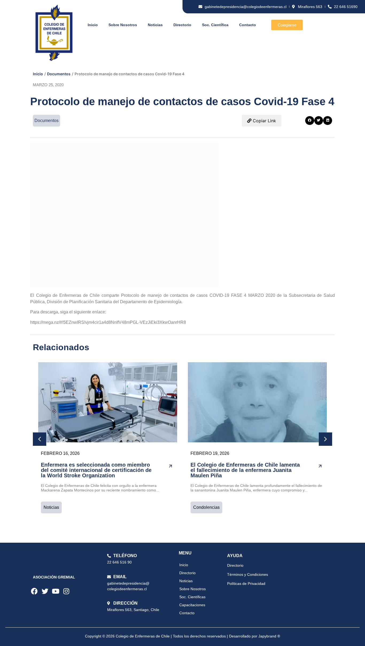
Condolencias (206, 507)
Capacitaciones (192, 605)
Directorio (182, 25)
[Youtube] (55, 591)
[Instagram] (66, 591)
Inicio (93, 25)
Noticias (155, 25)
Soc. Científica (215, 25)
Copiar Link (263, 120)
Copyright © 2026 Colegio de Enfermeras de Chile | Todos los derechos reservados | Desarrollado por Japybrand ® (182, 636)
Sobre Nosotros (122, 25)
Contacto (247, 25)
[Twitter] (45, 591)
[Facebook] (34, 591)
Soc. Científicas (192, 597)
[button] (309, 120)
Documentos (59, 74)
